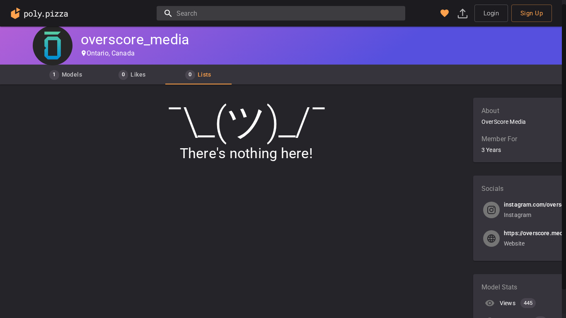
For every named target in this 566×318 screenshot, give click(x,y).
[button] (444, 13)
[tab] (66, 74)
